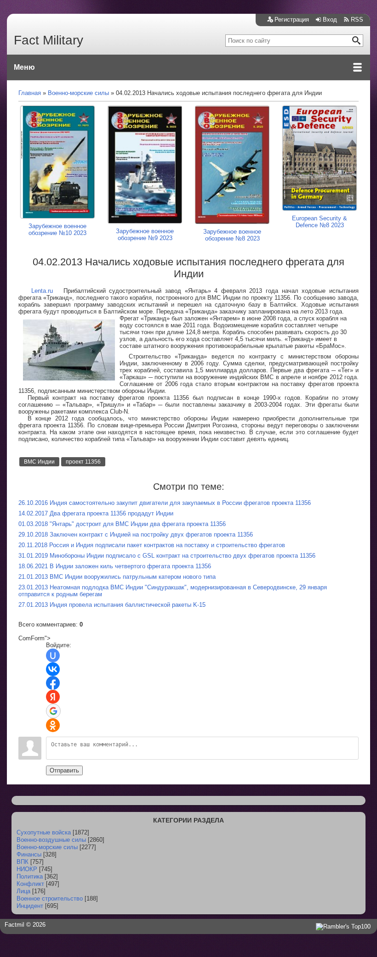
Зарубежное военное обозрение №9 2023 (145, 234)
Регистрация (291, 19)
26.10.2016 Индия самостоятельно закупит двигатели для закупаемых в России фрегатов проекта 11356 (164, 502)
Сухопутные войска (44, 832)
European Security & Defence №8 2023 (319, 222)
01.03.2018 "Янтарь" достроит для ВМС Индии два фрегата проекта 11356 (122, 523)
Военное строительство (50, 898)
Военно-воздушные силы (51, 839)
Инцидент (30, 905)
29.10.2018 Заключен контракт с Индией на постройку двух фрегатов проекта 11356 (135, 534)
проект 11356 (83, 462)
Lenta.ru (42, 290)
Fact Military (48, 40)
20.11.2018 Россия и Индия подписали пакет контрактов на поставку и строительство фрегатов (151, 545)
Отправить (64, 770)
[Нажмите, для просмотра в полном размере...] (69, 378)
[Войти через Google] (53, 711)
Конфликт (30, 883)
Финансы (29, 854)
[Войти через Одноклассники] (53, 725)
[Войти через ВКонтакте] (53, 669)
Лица (23, 891)
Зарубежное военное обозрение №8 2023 (232, 235)
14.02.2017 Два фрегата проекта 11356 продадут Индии (95, 513)
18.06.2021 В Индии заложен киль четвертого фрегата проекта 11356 (114, 566)
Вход (330, 19)
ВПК (23, 861)
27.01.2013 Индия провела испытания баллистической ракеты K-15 (112, 604)
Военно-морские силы (47, 847)
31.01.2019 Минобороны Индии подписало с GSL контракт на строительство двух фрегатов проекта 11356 (166, 555)
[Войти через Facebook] (53, 683)
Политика (30, 876)
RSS (357, 19)
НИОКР (27, 869)
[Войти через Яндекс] (53, 697)
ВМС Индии (39, 462)
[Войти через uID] (53, 655)
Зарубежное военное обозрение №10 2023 (57, 229)
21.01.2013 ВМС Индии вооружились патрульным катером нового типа (117, 576)
